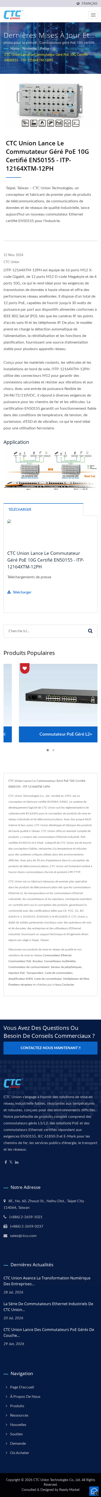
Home (14, 48)
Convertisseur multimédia (60, 961)
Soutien (16, 1434)
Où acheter (19, 1453)
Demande (18, 1443)
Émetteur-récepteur (20, 984)
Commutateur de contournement (28, 967)
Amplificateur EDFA (20, 978)
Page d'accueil (22, 1387)
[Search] (90, 631)
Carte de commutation (59, 973)
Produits (17, 1406)
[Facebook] (6, 1162)
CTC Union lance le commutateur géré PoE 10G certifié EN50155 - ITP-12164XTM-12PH (46, 57)
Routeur (38, 961)
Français (89, 3)
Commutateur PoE (19, 961)
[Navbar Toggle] (93, 15)
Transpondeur (34, 973)
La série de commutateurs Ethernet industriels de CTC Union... (48, 1306)
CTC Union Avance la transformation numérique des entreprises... (47, 1280)
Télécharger (22, 592)
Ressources (19, 1415)
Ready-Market (69, 1490)
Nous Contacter (64, 984)
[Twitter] (11, 1162)
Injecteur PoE (16, 973)
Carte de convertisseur (48, 978)
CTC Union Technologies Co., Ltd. (57, 1480)
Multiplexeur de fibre (76, 978)
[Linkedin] (16, 1162)
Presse (44, 48)
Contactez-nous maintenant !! (51, 1048)
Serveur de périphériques (66, 967)
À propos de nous (25, 1397)
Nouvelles (30, 48)
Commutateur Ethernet (57, 955)
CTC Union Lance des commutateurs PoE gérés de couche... (49, 1332)
